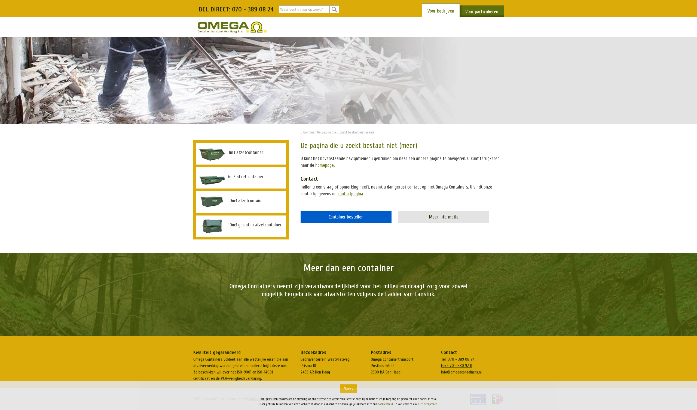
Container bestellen (346, 217)
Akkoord (348, 388)
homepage (324, 165)
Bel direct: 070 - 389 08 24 (236, 9)
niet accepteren (427, 404)
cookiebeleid (385, 404)
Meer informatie (443, 217)
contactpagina (350, 193)
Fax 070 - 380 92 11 (456, 365)
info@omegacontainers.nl (461, 372)
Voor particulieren (481, 11)
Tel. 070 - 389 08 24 (458, 359)
